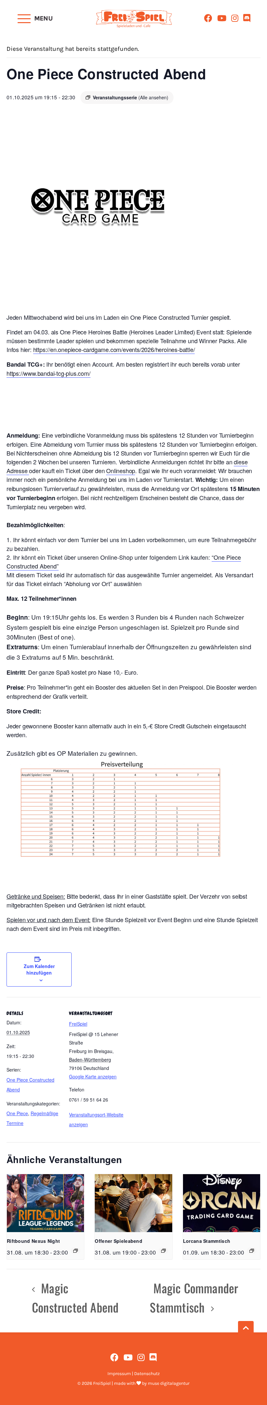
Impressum (119, 1373)
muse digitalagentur (169, 1383)
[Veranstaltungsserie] (75, 1251)
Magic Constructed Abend (75, 1297)
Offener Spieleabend (118, 1241)
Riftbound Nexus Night (33, 1241)
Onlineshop (120, 470)
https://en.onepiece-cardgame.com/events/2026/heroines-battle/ (114, 349)
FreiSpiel (78, 1023)
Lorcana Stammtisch (206, 1241)
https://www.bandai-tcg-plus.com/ (49, 373)
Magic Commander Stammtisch (194, 1297)
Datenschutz (147, 1373)
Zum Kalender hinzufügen (39, 969)
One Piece (17, 1113)
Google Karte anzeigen (93, 1076)
